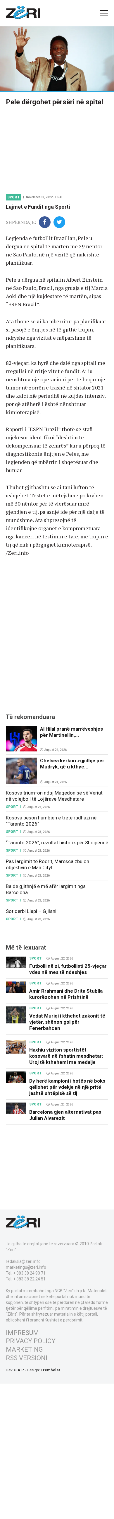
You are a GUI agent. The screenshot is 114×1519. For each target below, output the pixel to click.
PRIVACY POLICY (31, 1341)
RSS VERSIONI (26, 1358)
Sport (13, 197)
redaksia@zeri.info (23, 1261)
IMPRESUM (22, 1332)
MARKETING (24, 1349)
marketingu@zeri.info (26, 1267)
